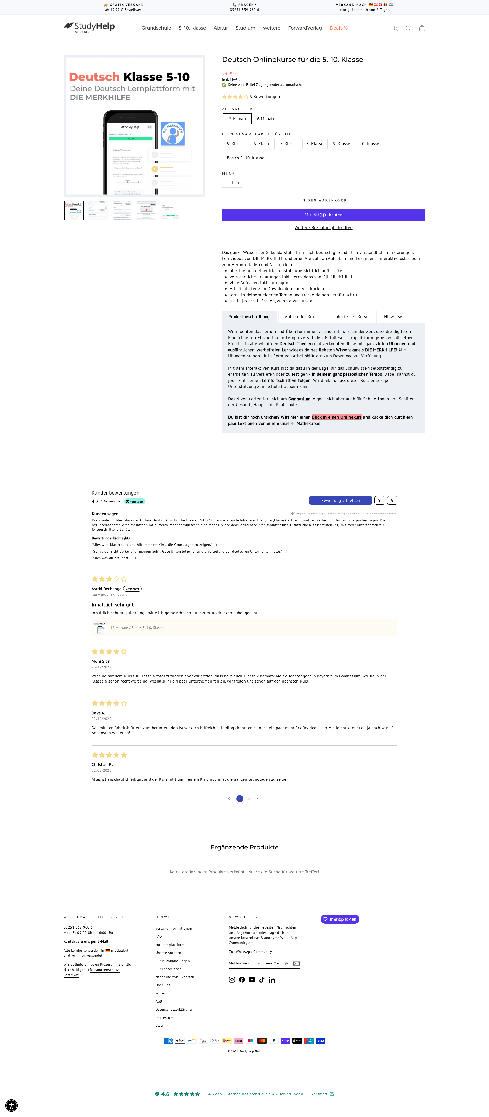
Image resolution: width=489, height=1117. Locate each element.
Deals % (339, 28)
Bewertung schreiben (340, 500)
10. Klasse (369, 144)
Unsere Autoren (168, 952)
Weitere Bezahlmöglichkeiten (323, 227)
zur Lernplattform (170, 944)
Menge (230, 173)
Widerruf (163, 993)
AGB (159, 1001)
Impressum (164, 1017)
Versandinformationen (174, 928)
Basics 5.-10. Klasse (246, 158)
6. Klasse (262, 144)
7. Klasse (288, 144)
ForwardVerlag (305, 28)
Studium (245, 28)
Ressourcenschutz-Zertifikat (92, 972)
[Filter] (379, 500)
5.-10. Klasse (192, 28)
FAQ (159, 936)
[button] (236, 96)
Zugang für (237, 109)
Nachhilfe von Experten (175, 976)
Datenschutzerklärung (174, 1009)
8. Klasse (314, 144)
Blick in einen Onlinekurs (337, 417)
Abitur (221, 28)
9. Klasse (341, 144)
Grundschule (156, 28)
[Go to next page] (259, 798)
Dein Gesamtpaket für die (257, 134)
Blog (159, 1025)
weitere (271, 28)
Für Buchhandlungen (173, 960)
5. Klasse (235, 144)
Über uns (163, 984)
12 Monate (237, 118)
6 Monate (266, 118)
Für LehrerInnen (169, 968)
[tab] (250, 317)
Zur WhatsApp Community (250, 951)
